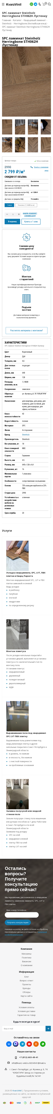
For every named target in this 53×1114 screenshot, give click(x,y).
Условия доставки (26, 1011)
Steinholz (25, 435)
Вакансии (26, 961)
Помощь (26, 1002)
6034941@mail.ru (37, 1063)
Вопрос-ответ (26, 980)
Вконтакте (9, 1044)
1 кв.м (9, 205)
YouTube (29, 1044)
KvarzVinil (17, 1090)
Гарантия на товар (26, 1015)
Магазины (26, 953)
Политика (26, 957)
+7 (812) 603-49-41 (28, 1057)
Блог (26, 976)
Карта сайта (26, 996)
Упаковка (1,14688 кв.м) (26, 205)
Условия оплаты (26, 1007)
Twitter (15, 1044)
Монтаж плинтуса (16, 651)
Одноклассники (36, 1044)
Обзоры (26, 992)
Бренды (26, 988)
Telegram (35, 4)
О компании (26, 965)
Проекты (26, 984)
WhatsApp (31, 4)
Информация (26, 971)
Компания (26, 948)
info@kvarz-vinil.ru (20, 1063)
